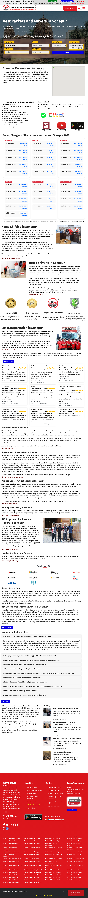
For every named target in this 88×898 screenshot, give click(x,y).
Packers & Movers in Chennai (11, 865)
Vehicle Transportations (55, 793)
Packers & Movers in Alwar (31, 854)
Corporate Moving (53, 790)
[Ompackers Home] (19, 8)
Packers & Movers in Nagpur (10, 877)
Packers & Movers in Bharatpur (53, 854)
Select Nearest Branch (67, 1)
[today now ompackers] (33, 577)
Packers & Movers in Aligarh (32, 859)
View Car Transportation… (10, 350)
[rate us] (56, 115)
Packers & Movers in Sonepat (11, 841)
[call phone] (43, 115)
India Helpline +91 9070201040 (46, 3)
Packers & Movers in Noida (10, 847)
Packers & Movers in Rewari (31, 841)
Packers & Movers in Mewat (52, 838)
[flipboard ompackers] (12, 572)
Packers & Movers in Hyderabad (33, 870)
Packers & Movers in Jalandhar (32, 872)
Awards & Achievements (34, 790)
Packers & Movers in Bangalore (75, 859)
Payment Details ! (53, 1)
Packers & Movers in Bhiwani (32, 843)
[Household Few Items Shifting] (76, 47)
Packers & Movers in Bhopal (32, 861)
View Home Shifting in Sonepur (11, 258)
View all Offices (72, 809)
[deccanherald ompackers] (33, 583)
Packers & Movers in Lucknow (11, 875)
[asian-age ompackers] (12, 577)
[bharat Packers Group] (4, 829)
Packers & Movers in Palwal (10, 843)
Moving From (9, 42)
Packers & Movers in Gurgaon (32, 838)
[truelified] (18, 825)
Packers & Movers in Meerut (32, 847)
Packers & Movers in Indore (53, 870)
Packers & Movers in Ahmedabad (12, 859)
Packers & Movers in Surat (52, 880)
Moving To (8, 49)
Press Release (31, 808)
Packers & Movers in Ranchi (10, 880)
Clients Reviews (31, 793)
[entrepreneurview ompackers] (54, 572)
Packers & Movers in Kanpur (53, 872)
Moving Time (36, 49)
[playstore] (7, 846)
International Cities (54, 807)
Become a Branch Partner (62, 3)
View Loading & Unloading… (10, 561)
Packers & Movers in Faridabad (11, 838)
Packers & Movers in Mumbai (74, 875)
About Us (65, 892)
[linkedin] (11, 825)
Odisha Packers (14, 32)
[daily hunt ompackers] (33, 572)
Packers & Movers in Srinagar (32, 880)
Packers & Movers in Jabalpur (75, 870)
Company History (32, 787)
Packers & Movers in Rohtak (74, 838)
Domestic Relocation (54, 787)
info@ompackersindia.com (75, 789)
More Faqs (6, 701)
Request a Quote (33, 3)
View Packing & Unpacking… (10, 515)
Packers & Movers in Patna (52, 877)
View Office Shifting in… (36, 294)
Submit (67, 52)
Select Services (74, 42)
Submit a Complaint (33, 805)
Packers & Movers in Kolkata (74, 872)
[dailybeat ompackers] (76, 577)
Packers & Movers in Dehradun (32, 865)
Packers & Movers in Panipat (74, 841)
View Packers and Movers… (10, 504)
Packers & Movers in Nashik (31, 877)
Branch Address (24, 3)
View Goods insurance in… (10, 448)
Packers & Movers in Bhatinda (11, 861)
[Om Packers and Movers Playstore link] (33, 817)
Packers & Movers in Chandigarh (75, 861)
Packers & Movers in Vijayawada (32, 882)
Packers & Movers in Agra (74, 854)
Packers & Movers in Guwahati (75, 865)
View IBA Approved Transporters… (12, 477)
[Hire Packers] (8, 829)
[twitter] (7, 825)
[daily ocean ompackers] (76, 572)
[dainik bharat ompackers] (54, 577)
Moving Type (57, 42)
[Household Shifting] (76, 45)
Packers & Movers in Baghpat (32, 852)
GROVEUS (49, 895)
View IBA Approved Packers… (10, 549)
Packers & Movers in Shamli (74, 852)
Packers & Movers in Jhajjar (52, 841)
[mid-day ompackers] (12, 583)
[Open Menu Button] (83, 8)
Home (4, 32)
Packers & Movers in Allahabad (53, 859)
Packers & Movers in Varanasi (11, 882)
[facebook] (4, 825)
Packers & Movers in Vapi (73, 880)
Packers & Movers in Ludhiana (32, 875)
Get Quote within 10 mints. (75, 893)
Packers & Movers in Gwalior (10, 870)
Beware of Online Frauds (12, 3)
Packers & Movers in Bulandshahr (12, 852)
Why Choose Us (31, 802)
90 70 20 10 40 (55, 36)
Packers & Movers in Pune (74, 877)
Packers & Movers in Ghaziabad (53, 847)
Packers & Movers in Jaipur (10, 872)
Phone (34, 42)
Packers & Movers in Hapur (52, 852)
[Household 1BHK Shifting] (76, 49)
